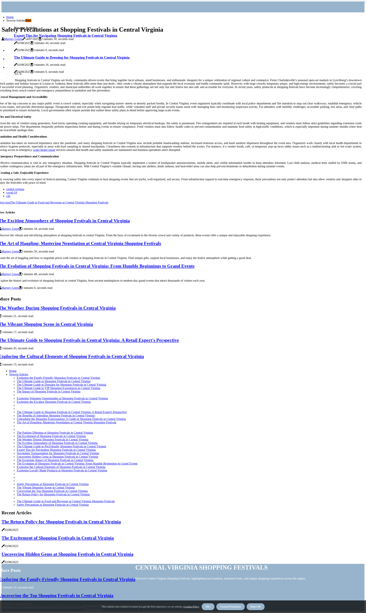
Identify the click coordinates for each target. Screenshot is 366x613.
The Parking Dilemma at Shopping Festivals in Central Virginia (55, 432)
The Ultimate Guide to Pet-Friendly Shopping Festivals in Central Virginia (61, 446)
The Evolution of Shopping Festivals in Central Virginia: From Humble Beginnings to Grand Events (77, 463)
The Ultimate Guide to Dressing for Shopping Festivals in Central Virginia (61, 384)
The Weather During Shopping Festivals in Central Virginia (52, 439)
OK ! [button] (208, 606)
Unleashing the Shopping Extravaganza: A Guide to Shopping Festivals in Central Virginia (71, 419)
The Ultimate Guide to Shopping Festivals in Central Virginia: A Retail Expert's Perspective (72, 412)
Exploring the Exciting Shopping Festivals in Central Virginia (54, 401)
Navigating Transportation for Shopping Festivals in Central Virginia (58, 453)
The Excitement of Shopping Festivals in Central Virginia (51, 436)
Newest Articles (18, 374)
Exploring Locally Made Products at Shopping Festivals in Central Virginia (62, 470)
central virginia (15, 189)
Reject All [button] (255, 606)
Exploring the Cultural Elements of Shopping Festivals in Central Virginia (61, 467)
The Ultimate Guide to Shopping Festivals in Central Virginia (54, 381)
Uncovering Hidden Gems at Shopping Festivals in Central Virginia (57, 456)
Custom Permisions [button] (230, 606)
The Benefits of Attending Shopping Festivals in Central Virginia (56, 415)
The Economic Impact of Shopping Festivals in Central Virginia (55, 460)
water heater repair (44, 149)
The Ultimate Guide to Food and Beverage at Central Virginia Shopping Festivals (66, 501)
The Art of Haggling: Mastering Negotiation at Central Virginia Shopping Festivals (66, 422)
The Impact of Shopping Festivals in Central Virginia (48, 391)
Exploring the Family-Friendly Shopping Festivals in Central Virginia (58, 377)
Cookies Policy (191, 606)
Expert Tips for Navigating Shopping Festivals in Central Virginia (65, 36)
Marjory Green (13, 39)
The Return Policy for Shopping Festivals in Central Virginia (53, 494)
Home (10, 17)
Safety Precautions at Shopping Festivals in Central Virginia (53, 484)
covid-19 (11, 192)
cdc (8, 196)
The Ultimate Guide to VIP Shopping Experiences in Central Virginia (58, 388)
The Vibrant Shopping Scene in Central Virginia (46, 487)
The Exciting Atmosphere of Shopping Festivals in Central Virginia (57, 443)
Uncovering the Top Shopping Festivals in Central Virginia (52, 491)
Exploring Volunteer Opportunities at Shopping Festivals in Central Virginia (62, 398)
